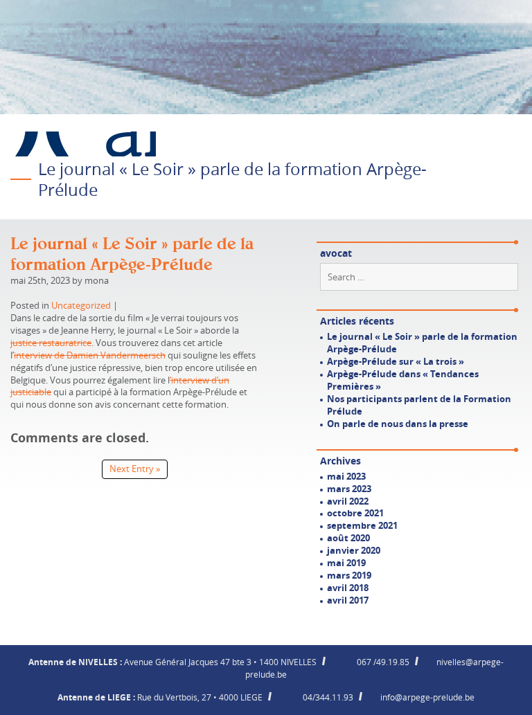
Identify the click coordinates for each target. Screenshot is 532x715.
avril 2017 (348, 600)
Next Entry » (134, 468)
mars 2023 (349, 488)
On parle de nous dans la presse (397, 423)
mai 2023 (346, 476)
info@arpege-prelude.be (427, 697)
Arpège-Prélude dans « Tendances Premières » (403, 380)
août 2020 (348, 538)
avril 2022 (348, 501)
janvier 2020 (353, 550)
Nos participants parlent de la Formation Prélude (419, 404)
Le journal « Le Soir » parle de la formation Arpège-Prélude (422, 342)
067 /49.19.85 (383, 661)
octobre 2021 (355, 513)
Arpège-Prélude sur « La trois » (395, 361)
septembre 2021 (362, 525)
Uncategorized (81, 305)
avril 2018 (348, 587)
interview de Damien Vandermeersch (90, 355)
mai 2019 (346, 562)
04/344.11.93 (328, 697)
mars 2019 (349, 575)
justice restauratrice (50, 342)
